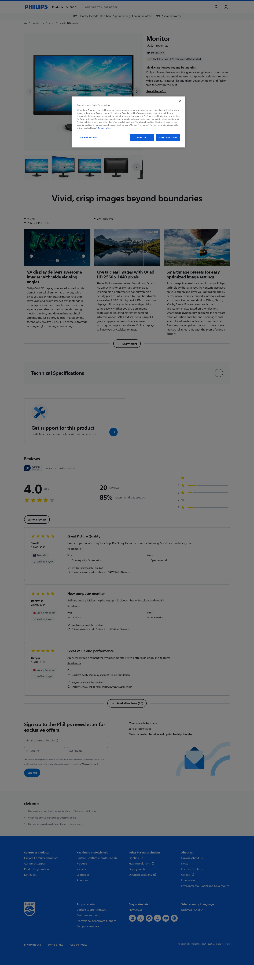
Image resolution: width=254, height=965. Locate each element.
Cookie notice (104, 128)
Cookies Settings (88, 137)
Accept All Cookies (168, 137)
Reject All (142, 137)
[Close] (180, 101)
